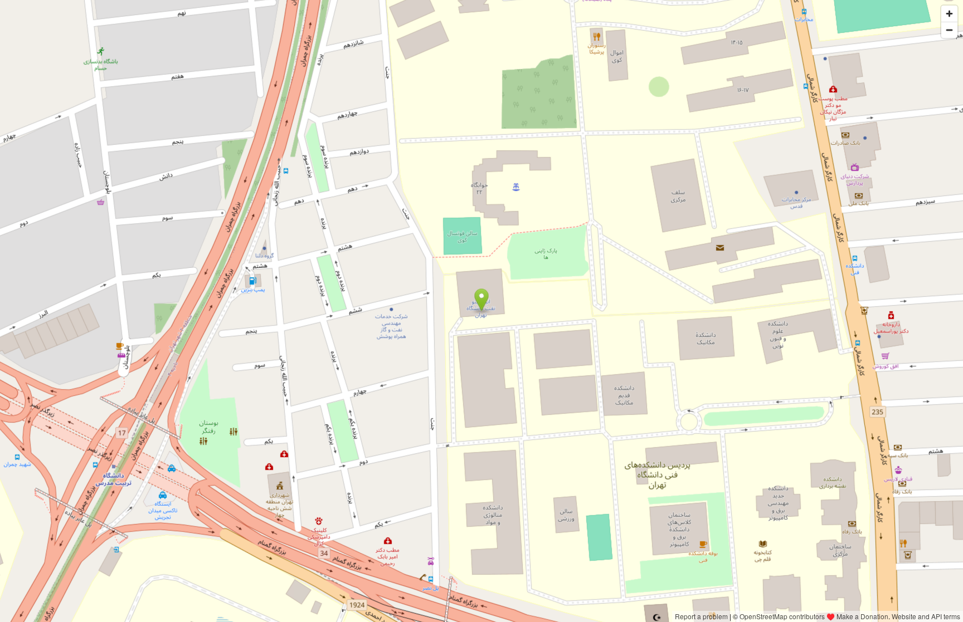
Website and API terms (926, 616)
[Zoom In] (949, 14)
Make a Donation (862, 616)
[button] (482, 300)
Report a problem (701, 616)
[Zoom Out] (949, 30)
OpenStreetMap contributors (782, 616)
